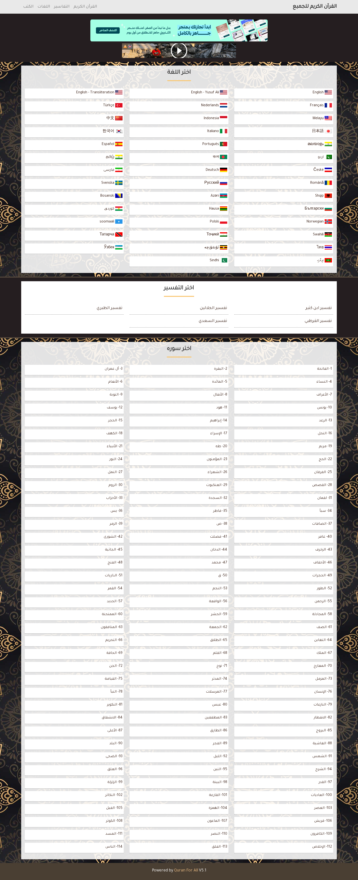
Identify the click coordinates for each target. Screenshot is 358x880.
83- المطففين (216, 718)
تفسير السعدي (213, 321)
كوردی (109, 209)
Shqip (320, 196)
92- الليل (220, 757)
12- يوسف (114, 408)
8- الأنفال (220, 395)
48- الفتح (115, 563)
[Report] (125, 46)
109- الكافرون (321, 834)
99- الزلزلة (114, 782)
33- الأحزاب (114, 498)
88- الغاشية (322, 744)
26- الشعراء (217, 472)
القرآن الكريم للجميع (315, 7)
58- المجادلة (322, 615)
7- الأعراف (324, 395)
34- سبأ (326, 511)
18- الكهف (114, 434)
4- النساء (324, 382)
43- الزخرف (323, 550)
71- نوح (222, 666)
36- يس (116, 511)
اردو (321, 157)
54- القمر (115, 589)
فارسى (109, 170)
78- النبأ (116, 692)
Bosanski (107, 196)
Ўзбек (109, 248)
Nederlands (210, 106)
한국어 (109, 132)
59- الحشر (219, 615)
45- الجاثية (113, 550)
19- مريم (325, 447)
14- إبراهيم (218, 421)
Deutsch (213, 170)
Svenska (108, 183)
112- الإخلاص (322, 847)
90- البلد (115, 744)
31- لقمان (324, 498)
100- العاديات (321, 795)
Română (317, 183)
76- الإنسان (323, 692)
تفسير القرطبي (318, 321)
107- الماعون (217, 821)
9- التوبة (116, 395)
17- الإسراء (218, 434)
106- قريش (323, 821)
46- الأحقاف (322, 563)
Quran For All (186, 871)
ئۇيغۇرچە (212, 248)
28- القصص (322, 485)
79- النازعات (322, 705)
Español (108, 144)
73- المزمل (323, 679)
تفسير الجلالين (213, 308)
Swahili (319, 235)
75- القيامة (113, 679)
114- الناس (113, 847)
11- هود (221, 408)
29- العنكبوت (216, 485)
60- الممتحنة (112, 615)
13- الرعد (325, 421)
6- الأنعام (115, 382)
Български (315, 209)
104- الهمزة (218, 808)
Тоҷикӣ (213, 235)
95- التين (220, 770)
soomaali (107, 222)
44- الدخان (218, 550)
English (318, 93)
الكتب (28, 7)
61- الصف (324, 627)
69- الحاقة (114, 653)
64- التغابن (323, 640)
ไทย (321, 248)
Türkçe (109, 106)
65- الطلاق (218, 640)
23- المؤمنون (217, 460)
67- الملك (324, 653)
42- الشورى (113, 537)
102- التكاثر (113, 795)
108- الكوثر (114, 821)
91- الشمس (322, 757)
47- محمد (219, 563)
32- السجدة (218, 498)
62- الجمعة (218, 627)
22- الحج (325, 460)
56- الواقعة (218, 602)
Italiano (213, 132)
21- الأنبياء (114, 447)
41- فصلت (218, 537)
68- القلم (220, 653)
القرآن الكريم (85, 7)
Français (317, 106)
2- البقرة (220, 369)
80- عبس (219, 705)
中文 (110, 119)
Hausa (214, 209)
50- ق (222, 576)
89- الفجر (220, 744)
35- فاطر (220, 511)
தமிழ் (110, 157)
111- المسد (113, 834)
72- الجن (115, 666)
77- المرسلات (216, 692)
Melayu (318, 119)
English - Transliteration (95, 93)
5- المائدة (219, 382)
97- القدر (325, 782)
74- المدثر (219, 679)
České (319, 170)
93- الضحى (114, 757)
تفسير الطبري (109, 308)
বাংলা (216, 157)
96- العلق (114, 770)
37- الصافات (322, 524)
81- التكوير (114, 705)
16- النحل (325, 434)
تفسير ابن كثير (319, 308)
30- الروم (115, 485)
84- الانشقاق (112, 718)
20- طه (221, 447)
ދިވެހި (321, 261)
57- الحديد (114, 602)
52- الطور (324, 589)
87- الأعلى (114, 731)
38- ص (222, 524)
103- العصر (323, 808)
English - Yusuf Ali (205, 93)
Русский (212, 183)
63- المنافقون (111, 627)
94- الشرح (323, 770)
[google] (179, 50)
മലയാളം (316, 144)
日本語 (318, 132)
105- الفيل (114, 808)
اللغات (44, 7)
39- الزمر (116, 524)
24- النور (115, 460)
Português (211, 144)
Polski (215, 222)
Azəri (215, 196)
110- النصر (219, 834)
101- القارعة (218, 795)
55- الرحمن (323, 602)
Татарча (107, 235)
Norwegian (315, 222)
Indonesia (212, 119)
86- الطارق (218, 731)
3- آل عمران (113, 369)
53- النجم (219, 589)
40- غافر (325, 537)
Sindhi (215, 261)
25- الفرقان (323, 472)
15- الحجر (115, 421)
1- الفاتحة (324, 369)
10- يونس (324, 408)
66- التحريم (113, 640)
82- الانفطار (323, 718)
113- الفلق (219, 847)
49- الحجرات (322, 576)
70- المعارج (323, 666)
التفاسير (62, 7)
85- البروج (324, 731)
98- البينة (220, 782)
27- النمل (115, 472)
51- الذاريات (113, 576)
